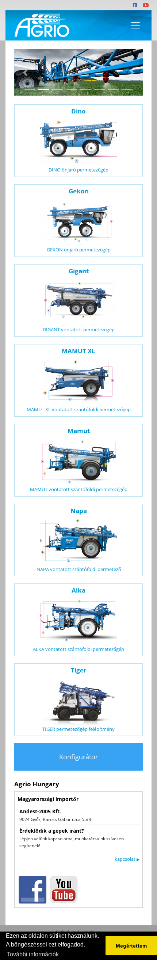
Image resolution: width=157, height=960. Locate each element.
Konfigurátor (78, 756)
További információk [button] (33, 954)
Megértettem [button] (131, 946)
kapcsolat (127, 859)
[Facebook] (135, 5)
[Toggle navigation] (135, 25)
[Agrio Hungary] (40, 25)
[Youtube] (146, 5)
